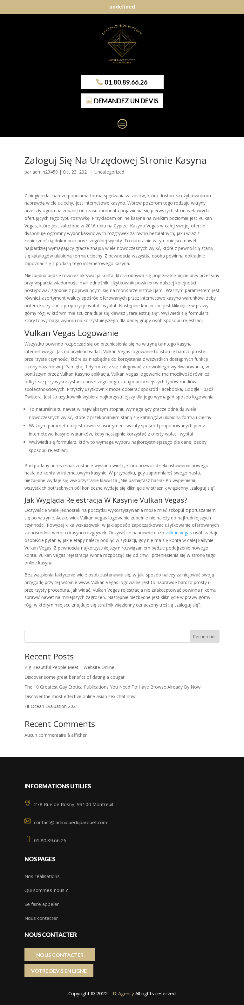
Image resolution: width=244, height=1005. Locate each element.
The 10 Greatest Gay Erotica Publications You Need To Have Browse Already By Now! (112, 687)
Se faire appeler (41, 904)
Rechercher (204, 636)
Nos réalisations (42, 876)
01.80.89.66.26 (126, 82)
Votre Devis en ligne (59, 971)
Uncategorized (109, 172)
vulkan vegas (179, 533)
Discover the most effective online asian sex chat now (80, 696)
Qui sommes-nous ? (46, 890)
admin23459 (45, 172)
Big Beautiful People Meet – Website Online (69, 667)
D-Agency (123, 993)
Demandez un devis (126, 101)
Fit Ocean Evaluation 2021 (51, 706)
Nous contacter (41, 918)
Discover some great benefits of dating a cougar (74, 677)
